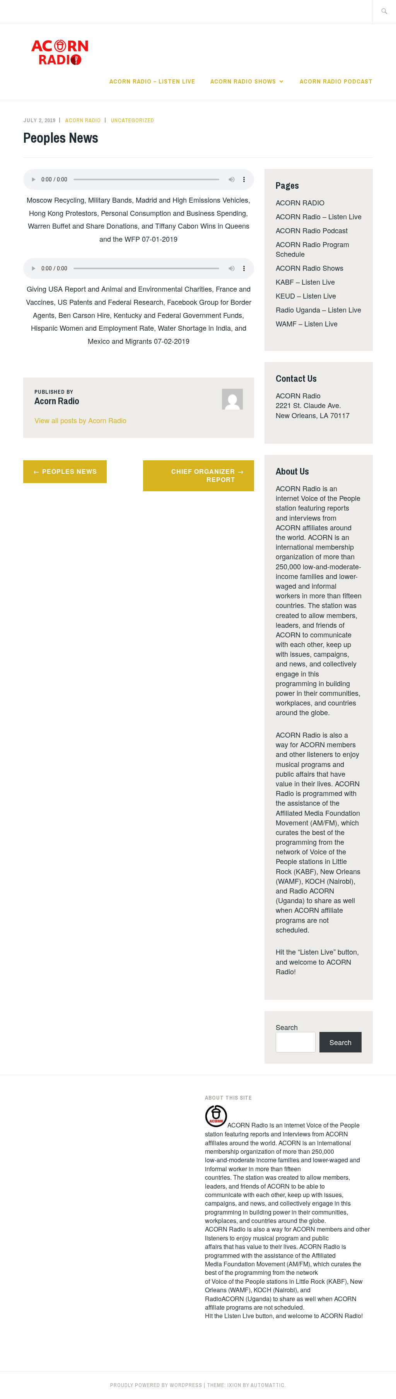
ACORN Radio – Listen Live (152, 81)
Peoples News (69, 471)
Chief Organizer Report (203, 475)
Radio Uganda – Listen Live (318, 309)
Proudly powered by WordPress (156, 1385)
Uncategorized (132, 120)
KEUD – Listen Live (306, 295)
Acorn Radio (83, 120)
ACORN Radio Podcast (336, 81)
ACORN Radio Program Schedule (312, 249)
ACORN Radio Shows (243, 81)
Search (287, 1027)
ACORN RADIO (300, 202)
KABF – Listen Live (305, 282)
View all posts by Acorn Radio (80, 420)
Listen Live (239, 1315)
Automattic (268, 1385)
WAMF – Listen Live (307, 323)
